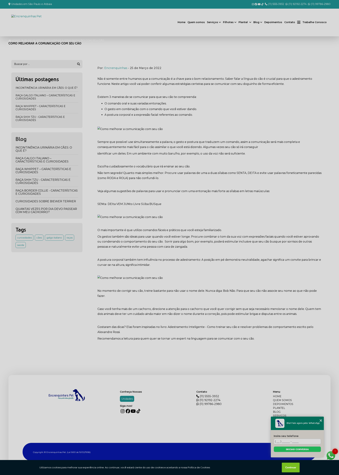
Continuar (290, 467)
